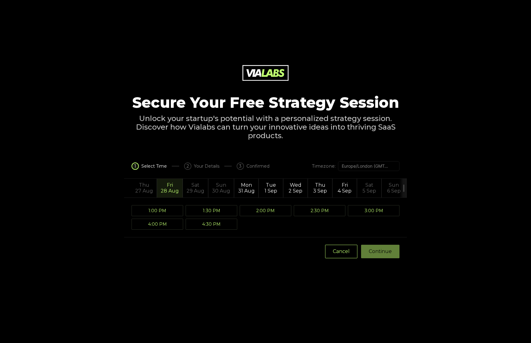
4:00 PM (157, 224)
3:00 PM (373, 210)
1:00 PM (157, 210)
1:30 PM (211, 210)
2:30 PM (320, 210)
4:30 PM (211, 224)
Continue (380, 251)
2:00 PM (265, 210)
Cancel (341, 251)
